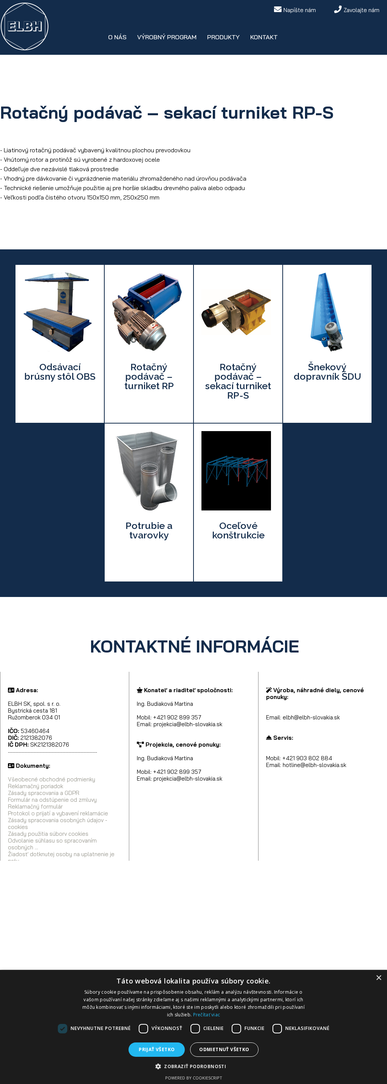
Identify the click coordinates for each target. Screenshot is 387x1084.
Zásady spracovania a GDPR (43, 792)
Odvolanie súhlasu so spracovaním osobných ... (52, 844)
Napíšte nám (299, 10)
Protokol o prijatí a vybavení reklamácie (58, 813)
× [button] (378, 978)
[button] (193, 1066)
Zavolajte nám (361, 10)
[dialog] (193, 1027)
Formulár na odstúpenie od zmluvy (52, 799)
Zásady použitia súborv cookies (48, 833)
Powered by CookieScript (193, 1078)
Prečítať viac (206, 1014)
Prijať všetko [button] (157, 1049)
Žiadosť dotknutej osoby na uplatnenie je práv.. (61, 857)
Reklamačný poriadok (35, 786)
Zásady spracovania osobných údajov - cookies (57, 823)
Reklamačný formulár (35, 806)
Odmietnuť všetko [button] (224, 1049)
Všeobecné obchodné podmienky (51, 779)
